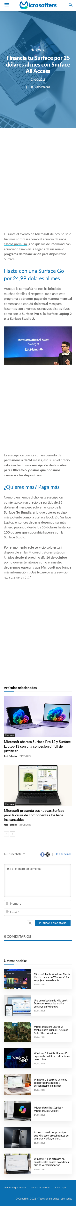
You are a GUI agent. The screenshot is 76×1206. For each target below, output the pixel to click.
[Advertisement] (38, 189)
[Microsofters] (38, 5)
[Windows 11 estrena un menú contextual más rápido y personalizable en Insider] (17, 1084)
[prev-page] (6, 833)
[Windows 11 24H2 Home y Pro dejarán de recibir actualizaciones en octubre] (17, 1058)
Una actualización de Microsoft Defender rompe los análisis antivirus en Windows (50, 1004)
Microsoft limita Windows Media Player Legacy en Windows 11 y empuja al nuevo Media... (52, 977)
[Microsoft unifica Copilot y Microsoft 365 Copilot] (17, 1111)
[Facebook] (26, 141)
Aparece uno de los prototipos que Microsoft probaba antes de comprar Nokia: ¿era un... (51, 1135)
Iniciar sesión (63, 854)
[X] (35, 141)
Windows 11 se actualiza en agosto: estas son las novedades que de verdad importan (51, 1162)
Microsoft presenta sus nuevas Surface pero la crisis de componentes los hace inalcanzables (34, 815)
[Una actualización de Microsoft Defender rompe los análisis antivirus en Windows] (17, 1005)
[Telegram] (62, 141)
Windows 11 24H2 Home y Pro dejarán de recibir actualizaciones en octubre (52, 1056)
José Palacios (10, 756)
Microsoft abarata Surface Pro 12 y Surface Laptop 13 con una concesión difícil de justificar (37, 746)
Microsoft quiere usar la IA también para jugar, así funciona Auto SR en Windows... (51, 1030)
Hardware (37, 49)
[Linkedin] (53, 141)
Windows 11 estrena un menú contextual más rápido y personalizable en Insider (50, 1083)
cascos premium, (16, 244)
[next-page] (12, 833)
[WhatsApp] (44, 141)
